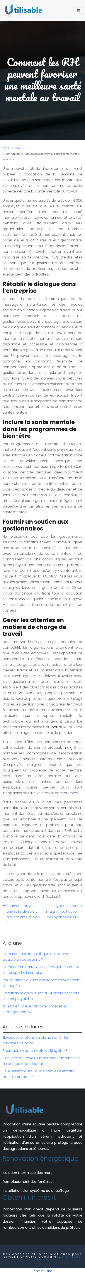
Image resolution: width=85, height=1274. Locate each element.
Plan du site (42, 1271)
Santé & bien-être (17, 148)
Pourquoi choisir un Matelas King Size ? (35, 1050)
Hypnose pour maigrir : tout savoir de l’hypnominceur (62, 911)
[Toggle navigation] (78, 10)
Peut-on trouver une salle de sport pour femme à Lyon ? (23, 914)
